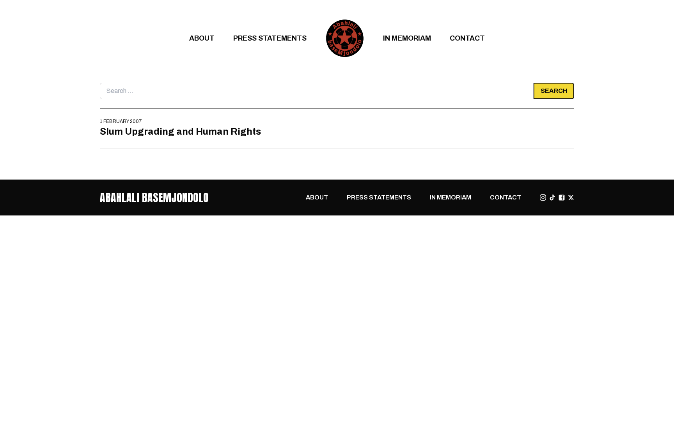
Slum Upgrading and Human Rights (180, 131)
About (202, 38)
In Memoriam (407, 38)
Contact (467, 38)
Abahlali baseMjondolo (154, 197)
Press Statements (270, 38)
